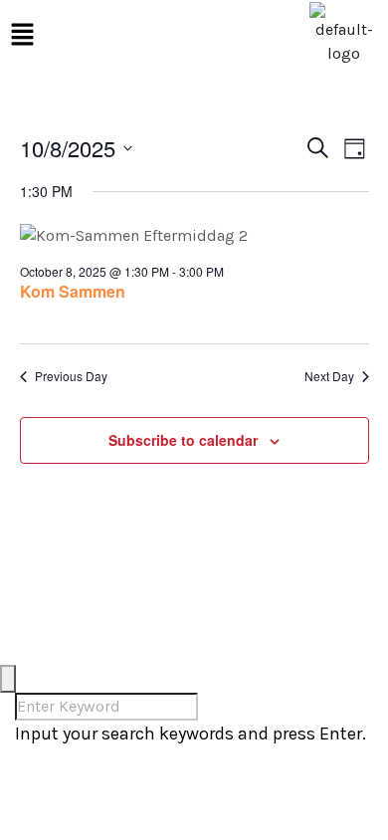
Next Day (329, 376)
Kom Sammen (72, 291)
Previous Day (71, 376)
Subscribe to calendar (183, 440)
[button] (22, 34)
